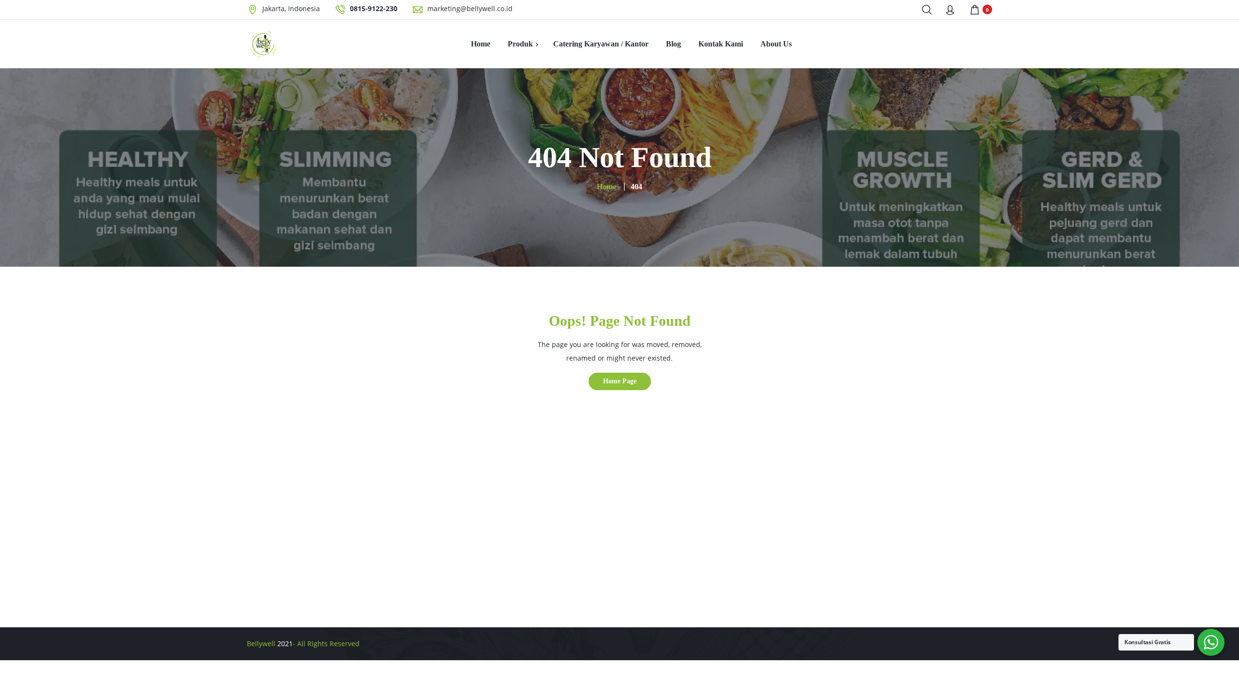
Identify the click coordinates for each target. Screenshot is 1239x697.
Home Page (619, 381)
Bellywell (261, 643)
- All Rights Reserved (326, 643)
